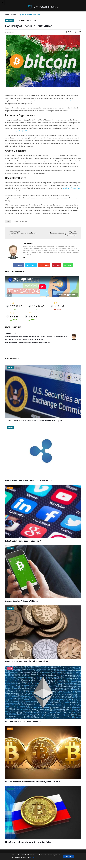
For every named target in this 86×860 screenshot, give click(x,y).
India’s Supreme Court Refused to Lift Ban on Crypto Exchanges (63, 233)
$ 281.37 (59, 306)
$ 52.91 (33, 316)
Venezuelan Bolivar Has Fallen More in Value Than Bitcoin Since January (27, 342)
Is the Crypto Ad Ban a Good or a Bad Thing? (23, 541)
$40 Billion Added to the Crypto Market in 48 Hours (22, 233)
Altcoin (10, 668)
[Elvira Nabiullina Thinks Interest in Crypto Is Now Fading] (43, 839)
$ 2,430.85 (38, 306)
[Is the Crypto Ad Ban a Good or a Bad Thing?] (43, 538)
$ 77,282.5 (16, 306)
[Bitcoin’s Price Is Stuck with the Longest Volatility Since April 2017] (43, 778)
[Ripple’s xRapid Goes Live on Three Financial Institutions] (43, 477)
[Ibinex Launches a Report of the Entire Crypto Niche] (43, 658)
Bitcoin (10, 488)
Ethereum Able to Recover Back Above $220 (23, 721)
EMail (70, 32)
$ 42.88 (14, 316)
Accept (68, 856)
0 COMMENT (11, 32)
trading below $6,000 (19, 131)
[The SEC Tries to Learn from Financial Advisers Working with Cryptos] (43, 417)
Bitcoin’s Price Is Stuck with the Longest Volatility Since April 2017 (32, 782)
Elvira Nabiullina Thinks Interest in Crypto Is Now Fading (28, 842)
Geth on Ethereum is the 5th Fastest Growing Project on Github (24, 339)
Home (7, 14)
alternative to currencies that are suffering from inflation (54, 101)
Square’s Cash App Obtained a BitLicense (22, 601)
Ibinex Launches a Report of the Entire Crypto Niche (26, 661)
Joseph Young (10, 334)
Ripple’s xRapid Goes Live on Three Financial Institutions (28, 481)
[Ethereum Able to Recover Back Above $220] (43, 718)
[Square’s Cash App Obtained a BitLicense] (43, 598)
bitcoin (16, 222)
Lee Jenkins (22, 20)
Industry (13, 14)
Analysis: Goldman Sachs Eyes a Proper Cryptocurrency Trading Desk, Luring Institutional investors (36, 336)
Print (79, 32)
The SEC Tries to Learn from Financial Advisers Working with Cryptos (33, 420)
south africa (24, 222)
